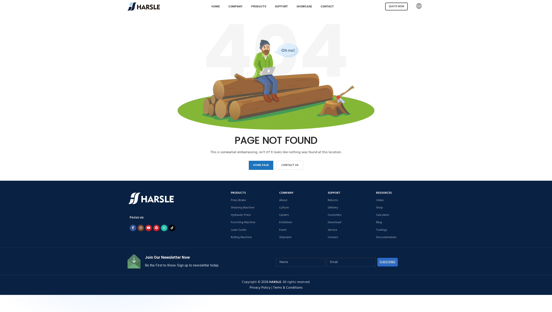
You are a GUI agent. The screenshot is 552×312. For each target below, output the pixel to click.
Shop (379, 207)
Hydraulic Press (241, 215)
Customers (335, 215)
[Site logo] (144, 6)
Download (334, 222)
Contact (333, 237)
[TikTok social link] (172, 228)
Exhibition (285, 222)
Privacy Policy (260, 288)
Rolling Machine (241, 237)
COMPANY (286, 192)
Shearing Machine (242, 207)
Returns (333, 200)
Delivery (333, 207)
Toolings (381, 230)
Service (332, 230)
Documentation (386, 237)
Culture (284, 207)
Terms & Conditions (288, 288)
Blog (379, 222)
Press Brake (238, 200)
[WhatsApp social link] (164, 228)
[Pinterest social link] (156, 228)
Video (380, 200)
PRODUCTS (238, 192)
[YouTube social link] (148, 228)
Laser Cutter (239, 230)
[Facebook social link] (133, 228)
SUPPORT (334, 192)
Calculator (382, 215)
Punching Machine (243, 222)
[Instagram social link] (141, 228)
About (283, 200)
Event (283, 230)
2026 (271, 282)
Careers (284, 215)
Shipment (285, 237)
